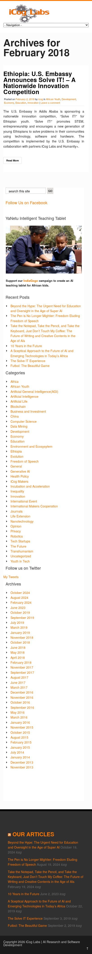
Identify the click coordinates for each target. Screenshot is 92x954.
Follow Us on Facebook (26, 202)
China (14, 416)
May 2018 (17, 652)
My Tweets (11, 577)
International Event (23, 501)
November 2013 (21, 767)
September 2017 (22, 672)
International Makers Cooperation (34, 506)
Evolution (16, 456)
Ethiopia (16, 451)
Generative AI (20, 471)
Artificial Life (18, 401)
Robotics (16, 536)
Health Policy (19, 476)
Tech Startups (20, 541)
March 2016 (18, 717)
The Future (18, 546)
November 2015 (21, 727)
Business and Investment (28, 411)
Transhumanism (21, 551)
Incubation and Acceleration (30, 486)
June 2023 (17, 607)
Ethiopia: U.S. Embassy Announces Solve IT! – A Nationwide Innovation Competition (39, 82)
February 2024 (20, 602)
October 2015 (20, 732)
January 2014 (20, 757)
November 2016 (21, 697)
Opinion (15, 526)
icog (40, 99)
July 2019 (17, 622)
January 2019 (20, 632)
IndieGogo (30, 280)
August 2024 (19, 597)
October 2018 (20, 642)
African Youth (53, 99)
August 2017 (19, 677)
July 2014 (17, 752)
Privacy (15, 531)
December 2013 (21, 762)
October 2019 (20, 612)
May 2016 (17, 712)
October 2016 (20, 702)
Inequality (17, 491)
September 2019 (22, 617)
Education (20, 102)
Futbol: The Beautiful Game (30, 365)
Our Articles (33, 834)
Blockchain (18, 406)
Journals (16, 511)
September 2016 (22, 707)
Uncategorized (20, 556)
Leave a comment (50, 102)
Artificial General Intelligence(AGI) (34, 391)
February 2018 (20, 662)
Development (69, 99)
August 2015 (19, 737)
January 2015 (20, 747)
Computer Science (23, 421)
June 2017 (17, 682)
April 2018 (17, 657)
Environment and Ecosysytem (31, 446)
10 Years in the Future (26, 346)
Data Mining (18, 426)
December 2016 (21, 692)
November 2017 (21, 667)
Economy (9, 102)
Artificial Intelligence (24, 396)
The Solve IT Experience (27, 361)
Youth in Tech (20, 561)
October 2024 (20, 592)
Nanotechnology (21, 521)
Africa (14, 381)
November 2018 (21, 637)
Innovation (33, 102)
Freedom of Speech (24, 461)
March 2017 (18, 687)
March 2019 (18, 627)
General (16, 466)
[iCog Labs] (27, 21)
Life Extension (20, 516)
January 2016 (20, 722)
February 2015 (20, 742)
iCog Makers (19, 481)
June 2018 (17, 647)
